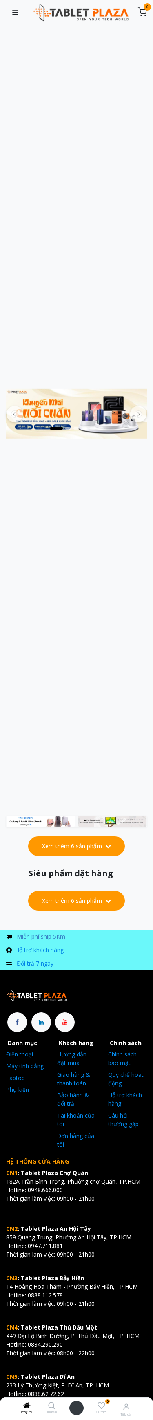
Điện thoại (19, 1054)
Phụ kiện (17, 1090)
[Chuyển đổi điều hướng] (15, 13)
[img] (138, 414)
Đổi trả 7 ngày (35, 963)
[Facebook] (17, 1022)
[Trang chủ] (27, 1406)
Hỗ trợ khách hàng (39, 950)
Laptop (15, 1078)
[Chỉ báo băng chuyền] (56, 428)
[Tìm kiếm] (51, 1406)
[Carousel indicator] (76, 428)
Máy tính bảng (25, 1066)
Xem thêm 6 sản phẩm (73, 846)
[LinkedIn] (41, 1022)
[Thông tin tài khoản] (126, 1406)
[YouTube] (65, 1022)
